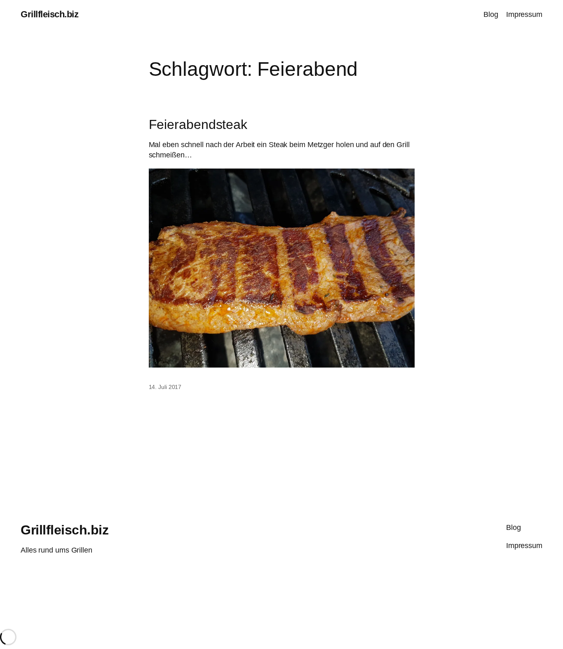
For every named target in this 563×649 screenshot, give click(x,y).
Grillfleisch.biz (49, 14)
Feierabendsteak (198, 124)
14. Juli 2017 (165, 387)
